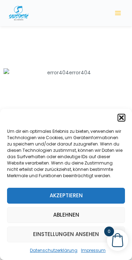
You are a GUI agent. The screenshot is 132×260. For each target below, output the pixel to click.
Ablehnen (66, 214)
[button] (121, 117)
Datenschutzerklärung (53, 250)
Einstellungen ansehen (66, 234)
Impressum (93, 250)
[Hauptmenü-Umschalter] (118, 13)
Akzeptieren (66, 195)
